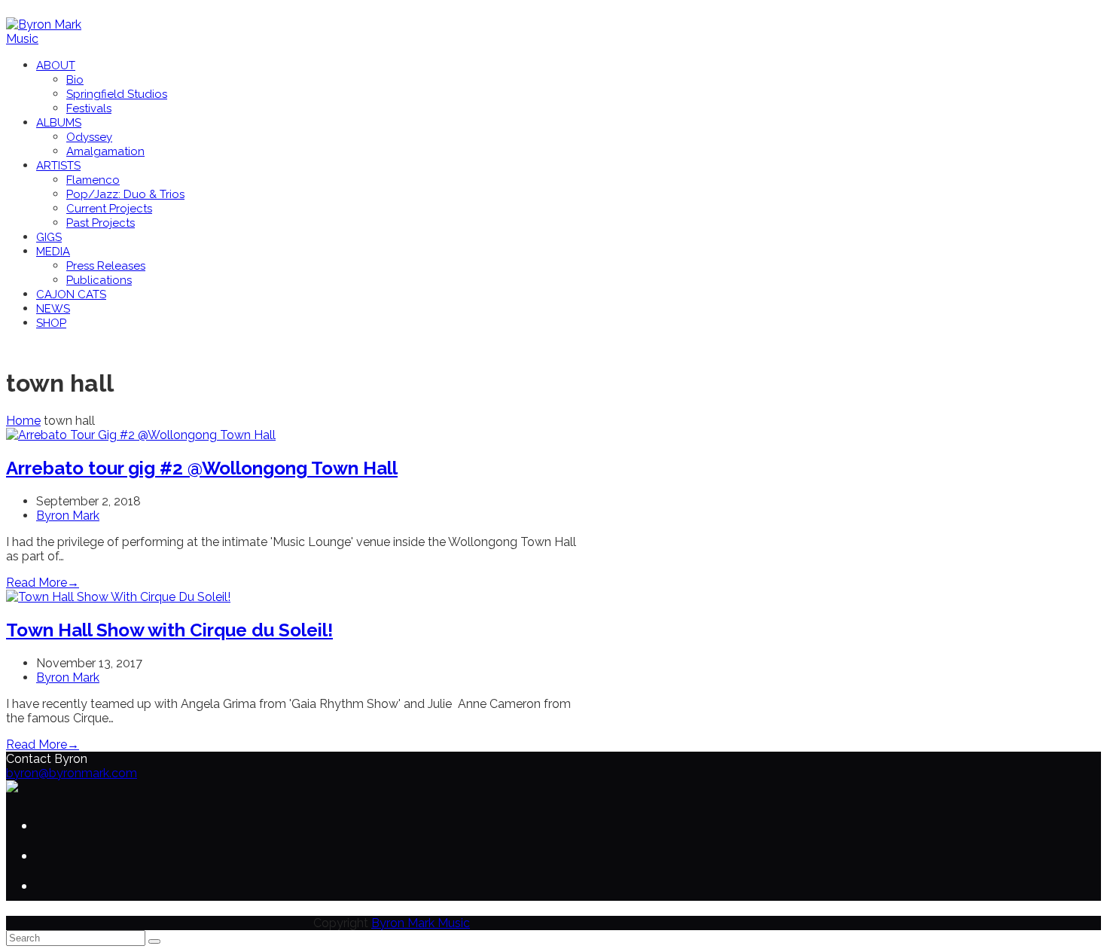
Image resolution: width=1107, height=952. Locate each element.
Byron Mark (67, 515)
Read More (42, 582)
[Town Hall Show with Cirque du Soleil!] (118, 597)
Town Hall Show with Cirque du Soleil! (169, 630)
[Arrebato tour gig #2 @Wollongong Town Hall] (141, 435)
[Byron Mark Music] (55, 39)
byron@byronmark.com (71, 773)
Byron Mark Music (420, 923)
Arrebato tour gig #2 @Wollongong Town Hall (202, 468)
